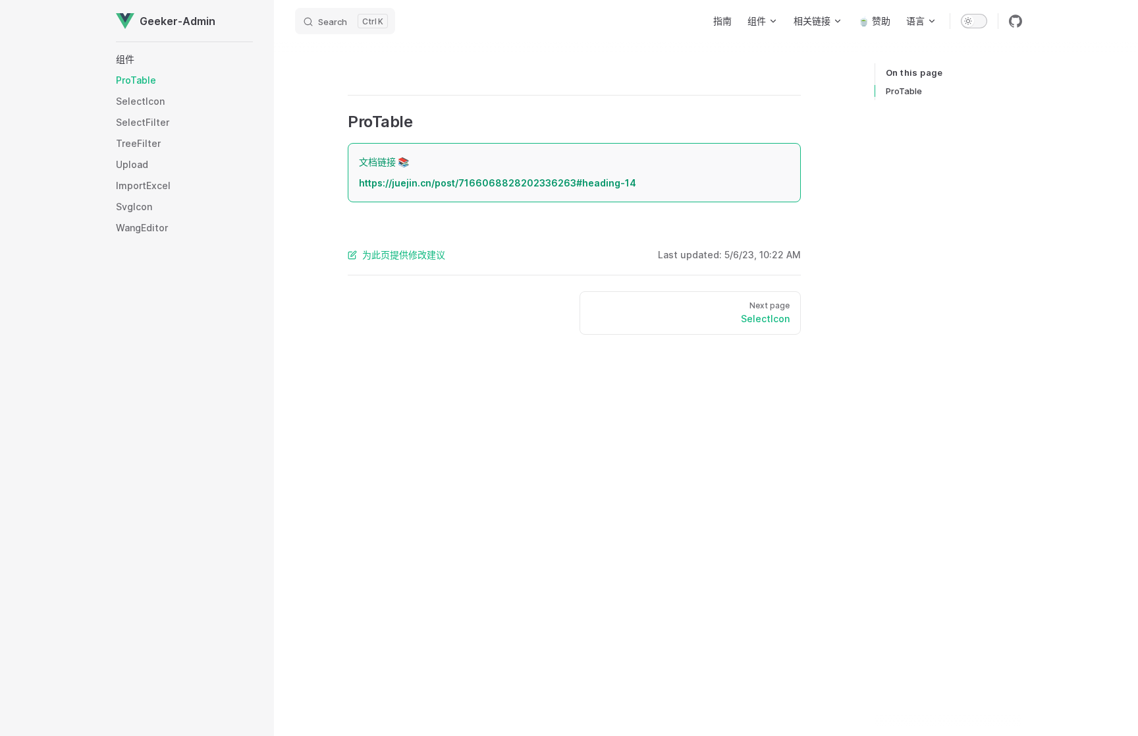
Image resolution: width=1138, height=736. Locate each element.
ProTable (904, 91)
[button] (184, 59)
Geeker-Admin (177, 21)
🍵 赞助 (874, 20)
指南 (722, 20)
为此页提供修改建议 (403, 254)
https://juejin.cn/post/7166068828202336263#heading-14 (497, 182)
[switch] (974, 21)
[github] (1015, 21)
